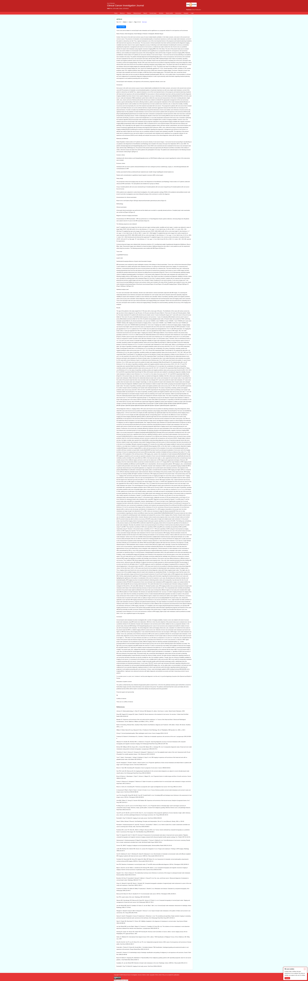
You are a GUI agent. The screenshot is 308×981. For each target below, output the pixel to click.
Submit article (169, 13)
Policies (129, 13)
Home (115, 13)
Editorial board (137, 13)
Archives (161, 13)
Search (145, 13)
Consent (287, 978)
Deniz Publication (196, 9)
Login (192, 13)
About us (122, 13)
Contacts (186, 13)
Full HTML (121, 26)
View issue (144, 22)
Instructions (178, 13)
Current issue (153, 13)
